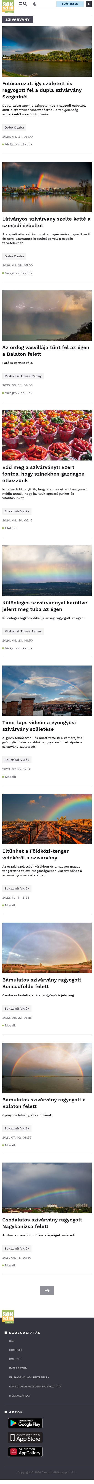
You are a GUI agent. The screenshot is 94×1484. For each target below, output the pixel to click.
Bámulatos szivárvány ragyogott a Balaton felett (44, 1103)
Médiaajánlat (19, 1395)
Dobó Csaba (14, 127)
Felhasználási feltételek (29, 1377)
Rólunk (15, 1359)
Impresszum (18, 1368)
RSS (12, 1340)
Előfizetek (70, 4)
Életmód (11, 528)
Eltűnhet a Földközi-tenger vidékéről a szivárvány (35, 854)
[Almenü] (23, 4)
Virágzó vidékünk (19, 144)
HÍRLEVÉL (16, 1350)
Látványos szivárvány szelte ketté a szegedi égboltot (46, 222)
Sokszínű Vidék (17, 511)
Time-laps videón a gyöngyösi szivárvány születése (39, 726)
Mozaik (10, 777)
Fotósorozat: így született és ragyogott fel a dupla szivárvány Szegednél (41, 90)
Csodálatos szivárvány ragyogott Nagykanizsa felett (42, 1223)
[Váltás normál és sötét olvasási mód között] (35, 4)
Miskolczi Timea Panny (23, 376)
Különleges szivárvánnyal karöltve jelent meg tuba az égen (44, 606)
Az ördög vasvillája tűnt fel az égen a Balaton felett (45, 351)
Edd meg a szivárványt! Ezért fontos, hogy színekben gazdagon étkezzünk (43, 473)
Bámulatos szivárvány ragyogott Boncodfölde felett (41, 983)
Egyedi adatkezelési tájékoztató (35, 1386)
